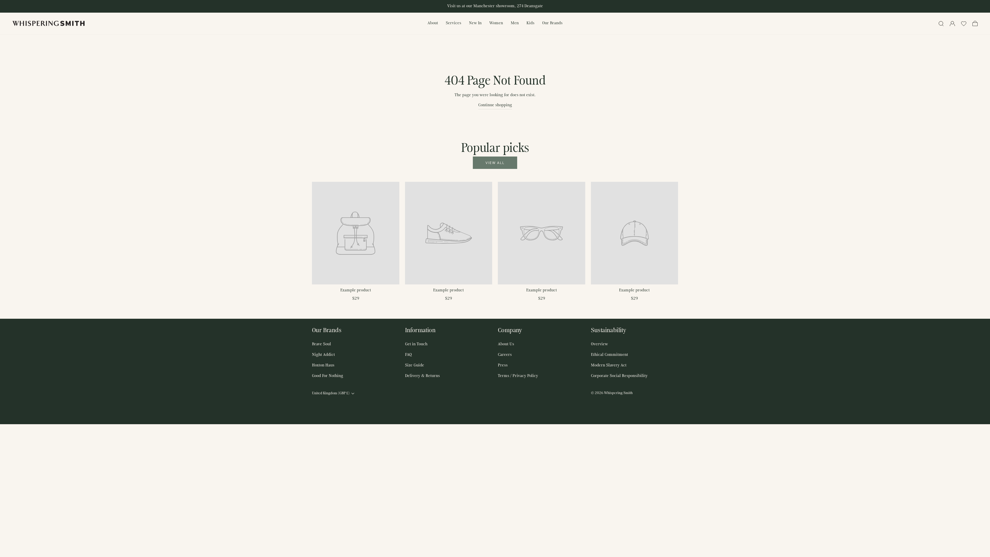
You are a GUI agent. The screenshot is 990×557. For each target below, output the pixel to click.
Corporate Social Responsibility (619, 376)
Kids (530, 23)
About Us (506, 344)
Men (515, 23)
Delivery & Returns (422, 376)
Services (453, 23)
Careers (505, 355)
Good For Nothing (327, 376)
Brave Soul (321, 344)
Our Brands (552, 23)
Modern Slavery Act (608, 365)
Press (503, 365)
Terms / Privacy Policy (518, 376)
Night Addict (323, 355)
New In (475, 23)
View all (495, 163)
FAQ (408, 355)
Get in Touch (416, 344)
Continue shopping (495, 105)
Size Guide (414, 365)
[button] (964, 23)
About (432, 23)
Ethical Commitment (609, 355)
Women (496, 23)
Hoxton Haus (323, 365)
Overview (599, 344)
